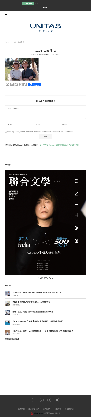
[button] (35, 3)
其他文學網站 (33, 409)
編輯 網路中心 (43, 54)
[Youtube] (49, 400)
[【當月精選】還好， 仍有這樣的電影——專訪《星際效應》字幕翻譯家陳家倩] (7, 332)
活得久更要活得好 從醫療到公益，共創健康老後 (31, 302)
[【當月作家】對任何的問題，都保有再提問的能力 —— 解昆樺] (7, 293)
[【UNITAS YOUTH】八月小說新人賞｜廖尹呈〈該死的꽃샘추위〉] (7, 322)
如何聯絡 (46, 409)
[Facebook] (34, 400)
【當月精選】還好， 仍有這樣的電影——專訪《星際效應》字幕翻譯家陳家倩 (42, 331)
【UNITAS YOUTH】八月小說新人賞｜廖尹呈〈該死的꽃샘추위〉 (38, 321)
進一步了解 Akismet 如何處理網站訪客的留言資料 (59, 145)
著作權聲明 (69, 409)
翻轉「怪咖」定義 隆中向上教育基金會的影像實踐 (32, 311)
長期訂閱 (57, 409)
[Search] (85, 14)
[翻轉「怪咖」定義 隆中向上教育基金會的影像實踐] (7, 312)
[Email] (57, 400)
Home (45, 7)
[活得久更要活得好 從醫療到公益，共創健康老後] (7, 303)
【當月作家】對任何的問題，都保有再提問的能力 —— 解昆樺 (36, 292)
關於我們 (21, 409)
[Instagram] (42, 400)
